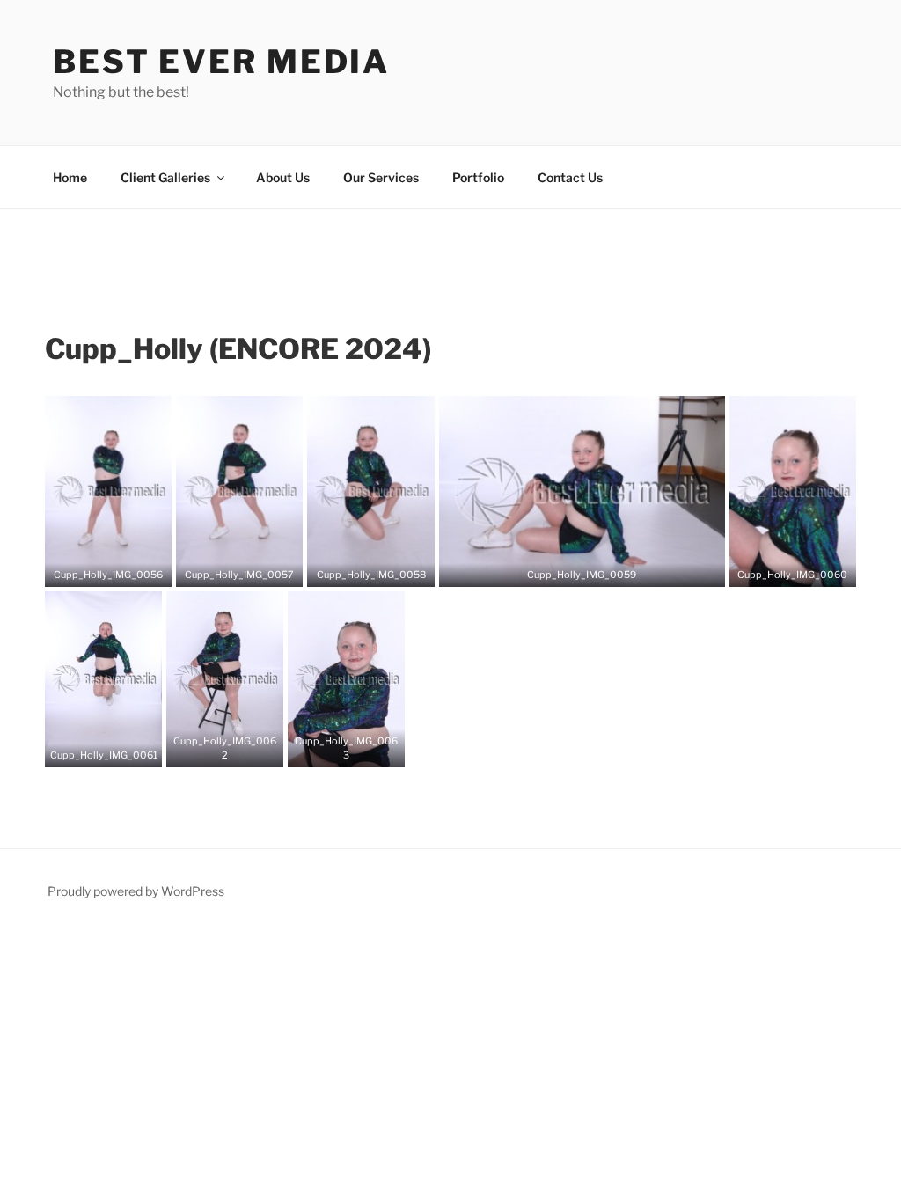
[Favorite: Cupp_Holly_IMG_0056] (95, 567)
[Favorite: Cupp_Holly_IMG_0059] (568, 567)
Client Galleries (165, 177)
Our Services (381, 177)
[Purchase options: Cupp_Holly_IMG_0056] (121, 567)
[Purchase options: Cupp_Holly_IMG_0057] (252, 567)
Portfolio (478, 177)
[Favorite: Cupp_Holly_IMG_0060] (779, 567)
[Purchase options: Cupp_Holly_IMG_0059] (595, 567)
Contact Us (570, 177)
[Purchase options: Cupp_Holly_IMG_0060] (806, 567)
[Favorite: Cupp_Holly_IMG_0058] (358, 567)
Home (70, 177)
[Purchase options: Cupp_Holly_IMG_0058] (384, 567)
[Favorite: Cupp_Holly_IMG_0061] (90, 748)
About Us (283, 177)
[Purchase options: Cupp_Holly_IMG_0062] (238, 748)
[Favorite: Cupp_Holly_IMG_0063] (333, 748)
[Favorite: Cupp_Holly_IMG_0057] (226, 567)
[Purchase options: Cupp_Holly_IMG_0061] (117, 748)
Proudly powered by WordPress (136, 890)
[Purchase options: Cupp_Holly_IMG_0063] (360, 748)
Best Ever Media (221, 61)
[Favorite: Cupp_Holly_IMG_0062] (212, 748)
